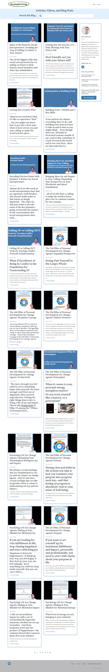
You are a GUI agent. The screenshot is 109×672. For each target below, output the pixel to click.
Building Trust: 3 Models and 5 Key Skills (60, 111)
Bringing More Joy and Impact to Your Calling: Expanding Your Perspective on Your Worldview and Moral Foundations (60, 181)
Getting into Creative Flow (23, 110)
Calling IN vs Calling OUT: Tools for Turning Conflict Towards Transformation (22, 251)
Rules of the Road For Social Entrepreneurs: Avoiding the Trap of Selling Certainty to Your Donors (24, 49)
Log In (98, 4)
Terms (73, 664)
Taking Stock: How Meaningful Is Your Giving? (90, 80)
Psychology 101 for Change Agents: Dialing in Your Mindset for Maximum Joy (23, 530)
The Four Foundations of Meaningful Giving (88, 75)
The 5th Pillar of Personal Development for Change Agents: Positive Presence (58, 315)
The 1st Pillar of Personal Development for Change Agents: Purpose (57, 530)
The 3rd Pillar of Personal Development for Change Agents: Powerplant (58, 375)
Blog (94, 4)
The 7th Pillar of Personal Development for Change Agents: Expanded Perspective (60, 251)
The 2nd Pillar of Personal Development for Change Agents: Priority (58, 458)
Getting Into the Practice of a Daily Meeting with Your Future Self (59, 48)
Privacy (78, 664)
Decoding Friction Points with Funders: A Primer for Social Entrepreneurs (24, 179)
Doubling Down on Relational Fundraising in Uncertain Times (89, 85)
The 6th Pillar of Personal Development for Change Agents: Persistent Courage (23, 315)
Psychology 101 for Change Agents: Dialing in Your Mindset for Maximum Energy (60, 605)
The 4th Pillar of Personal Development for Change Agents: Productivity (22, 375)
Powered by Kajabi (97, 668)
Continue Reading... (14, 82)
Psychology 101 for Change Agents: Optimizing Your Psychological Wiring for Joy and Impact (24, 459)
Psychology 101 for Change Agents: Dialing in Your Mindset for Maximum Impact (25, 605)
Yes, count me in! (89, 98)
